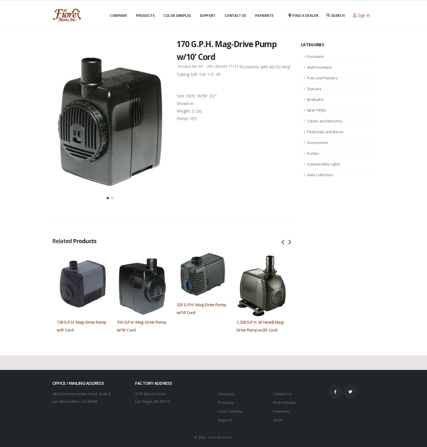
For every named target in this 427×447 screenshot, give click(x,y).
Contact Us (235, 15)
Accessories (317, 142)
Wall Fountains (319, 67)
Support (208, 15)
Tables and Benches (324, 121)
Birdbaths (315, 99)
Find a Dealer (304, 15)
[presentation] (283, 242)
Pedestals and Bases (325, 131)
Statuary (314, 88)
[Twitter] (350, 392)
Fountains (315, 56)
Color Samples (177, 15)
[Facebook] (335, 392)
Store (278, 420)
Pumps (313, 153)
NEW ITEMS (316, 110)
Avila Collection (320, 174)
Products (145, 15)
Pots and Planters (322, 78)
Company (118, 15)
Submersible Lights (323, 164)
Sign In (363, 15)
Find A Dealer (284, 402)
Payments (264, 15)
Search (337, 15)
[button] (107, 198)
